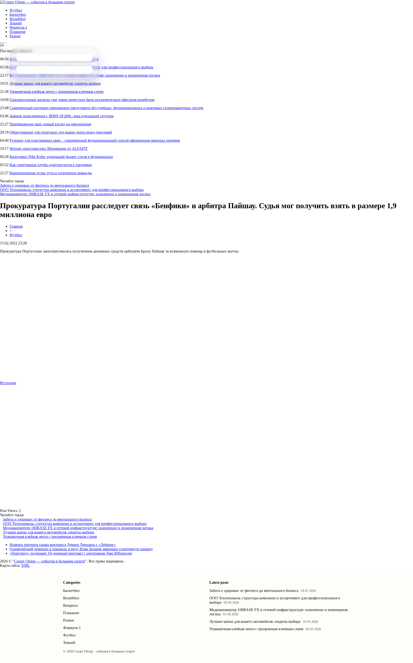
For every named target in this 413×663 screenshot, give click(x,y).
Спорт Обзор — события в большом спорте (49, 561)
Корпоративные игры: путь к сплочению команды (51, 173)
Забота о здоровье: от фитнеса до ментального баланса (44, 185)
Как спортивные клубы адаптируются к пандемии (51, 165)
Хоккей (16, 23)
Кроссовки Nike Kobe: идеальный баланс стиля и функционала (61, 157)
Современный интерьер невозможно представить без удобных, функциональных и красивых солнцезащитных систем (106, 108)
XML (25, 565)
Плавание (18, 32)
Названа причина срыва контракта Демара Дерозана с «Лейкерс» (63, 545)
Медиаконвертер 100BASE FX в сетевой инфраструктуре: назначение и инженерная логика (75, 194)
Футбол (16, 10)
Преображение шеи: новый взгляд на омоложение (50, 124)
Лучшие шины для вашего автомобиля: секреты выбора (55, 83)
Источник (8, 383)
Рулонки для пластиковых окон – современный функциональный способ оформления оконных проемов (95, 140)
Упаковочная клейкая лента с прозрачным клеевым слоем (56, 92)
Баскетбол (18, 14)
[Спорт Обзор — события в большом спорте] (37, 2)
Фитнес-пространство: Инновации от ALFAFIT (49, 148)
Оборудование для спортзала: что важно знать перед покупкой (61, 132)
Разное (15, 36)
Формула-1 (18, 27)
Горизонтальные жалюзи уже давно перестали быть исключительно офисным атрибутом (82, 100)
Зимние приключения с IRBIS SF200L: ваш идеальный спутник (62, 116)
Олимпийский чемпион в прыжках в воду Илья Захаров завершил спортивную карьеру (81, 549)
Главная (16, 226)
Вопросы (70, 605)
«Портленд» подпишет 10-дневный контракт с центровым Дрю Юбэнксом (71, 553)
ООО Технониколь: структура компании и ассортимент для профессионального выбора (72, 190)
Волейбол (18, 19)
